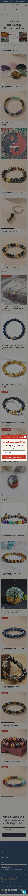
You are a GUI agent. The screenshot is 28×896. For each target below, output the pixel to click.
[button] (24, 892)
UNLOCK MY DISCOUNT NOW (14, 457)
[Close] (25, 437)
